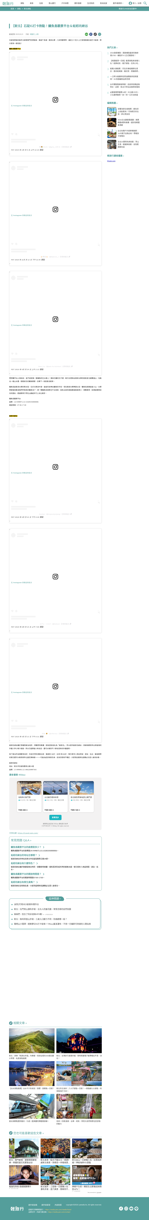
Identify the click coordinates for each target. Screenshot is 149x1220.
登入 (134, 3)
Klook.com (111, 161)
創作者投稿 (32, 1205)
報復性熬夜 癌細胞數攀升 (20, 1187)
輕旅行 (8, 3)
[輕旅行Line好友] (136, 1209)
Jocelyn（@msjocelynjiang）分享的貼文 (54, 514)
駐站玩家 (103, 3)
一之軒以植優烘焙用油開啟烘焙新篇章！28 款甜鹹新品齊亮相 (124, 78)
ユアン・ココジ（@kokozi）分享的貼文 (54, 624)
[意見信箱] (131, 1209)
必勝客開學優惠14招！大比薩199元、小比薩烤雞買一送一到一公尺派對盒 (124, 93)
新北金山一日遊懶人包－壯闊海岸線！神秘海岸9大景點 (87, 1161)
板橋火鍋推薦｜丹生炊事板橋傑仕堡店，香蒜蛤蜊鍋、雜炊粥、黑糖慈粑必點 (125, 70)
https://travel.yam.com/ (28, 833)
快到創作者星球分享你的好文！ (124, 9)
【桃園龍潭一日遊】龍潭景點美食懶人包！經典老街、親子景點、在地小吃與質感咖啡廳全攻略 (125, 62)
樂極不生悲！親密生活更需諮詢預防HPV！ (87, 1188)
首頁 (12, 9)
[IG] (126, 1209)
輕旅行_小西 (34, 34)
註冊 (139, 3)
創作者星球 (117, 3)
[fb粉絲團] (121, 1209)
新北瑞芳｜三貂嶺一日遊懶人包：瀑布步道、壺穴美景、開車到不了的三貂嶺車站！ (55, 1188)
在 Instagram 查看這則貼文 (21, 106)
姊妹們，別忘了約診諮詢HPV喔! (28, 914)
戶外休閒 (65, 3)
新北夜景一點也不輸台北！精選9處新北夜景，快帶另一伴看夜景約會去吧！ (55, 1161)
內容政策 (58, 1205)
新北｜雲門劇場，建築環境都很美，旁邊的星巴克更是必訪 (23, 1161)
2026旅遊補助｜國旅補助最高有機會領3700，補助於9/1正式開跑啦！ (124, 54)
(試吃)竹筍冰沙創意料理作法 (26, 904)
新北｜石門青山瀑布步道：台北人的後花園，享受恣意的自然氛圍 (42, 909)
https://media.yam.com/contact (59, 1212)
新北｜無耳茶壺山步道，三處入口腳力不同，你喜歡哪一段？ (40, 919)
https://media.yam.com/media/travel (58, 1209)
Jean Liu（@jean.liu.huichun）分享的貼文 (54, 366)
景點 (22, 3)
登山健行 (52, 3)
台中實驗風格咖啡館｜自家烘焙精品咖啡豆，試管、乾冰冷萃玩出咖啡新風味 (125, 86)
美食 (31, 3)
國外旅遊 (77, 3)
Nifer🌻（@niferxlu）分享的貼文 (54, 733)
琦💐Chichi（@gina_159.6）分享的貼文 (54, 147)
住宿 (41, 3)
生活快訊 (90, 3)
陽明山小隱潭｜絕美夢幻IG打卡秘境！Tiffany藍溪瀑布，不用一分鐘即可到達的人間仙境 (52, 924)
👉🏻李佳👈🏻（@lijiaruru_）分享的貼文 (54, 257)
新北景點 (27, 9)
